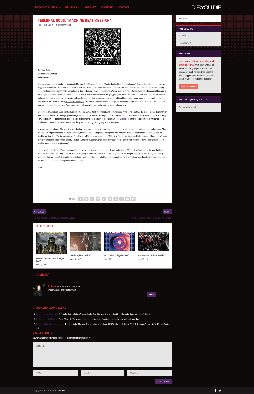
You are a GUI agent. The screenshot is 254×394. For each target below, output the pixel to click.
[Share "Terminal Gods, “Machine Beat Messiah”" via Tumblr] (98, 199)
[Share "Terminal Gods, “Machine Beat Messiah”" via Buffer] (116, 199)
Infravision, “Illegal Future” (116, 255)
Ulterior (123, 119)
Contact (123, 7)
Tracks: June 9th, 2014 (45, 319)
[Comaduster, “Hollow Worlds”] (153, 241)
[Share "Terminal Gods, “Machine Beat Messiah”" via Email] (127, 199)
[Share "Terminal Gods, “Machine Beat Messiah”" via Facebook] (80, 199)
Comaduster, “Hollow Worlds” (151, 255)
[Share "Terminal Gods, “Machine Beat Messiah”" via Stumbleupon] (122, 199)
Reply (151, 294)
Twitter (183, 35)
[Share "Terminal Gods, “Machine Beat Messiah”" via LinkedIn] (110, 199)
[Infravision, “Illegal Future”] (119, 241)
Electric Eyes (133, 150)
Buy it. (40, 167)
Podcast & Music (46, 7)
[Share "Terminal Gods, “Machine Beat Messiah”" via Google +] (92, 199)
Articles (90, 7)
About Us (107, 7)
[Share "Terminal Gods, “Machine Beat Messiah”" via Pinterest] (104, 199)
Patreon (197, 72)
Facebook (185, 43)
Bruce (48, 25)
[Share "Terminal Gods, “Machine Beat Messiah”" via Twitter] (86, 199)
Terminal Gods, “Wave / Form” (48, 324)
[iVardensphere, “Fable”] (85, 241)
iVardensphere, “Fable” (80, 255)
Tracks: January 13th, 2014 (47, 314)
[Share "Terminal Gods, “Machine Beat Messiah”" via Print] (133, 199)
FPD (63, 390)
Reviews (71, 7)
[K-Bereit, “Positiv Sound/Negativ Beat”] (51, 243)
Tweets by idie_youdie (188, 107)
